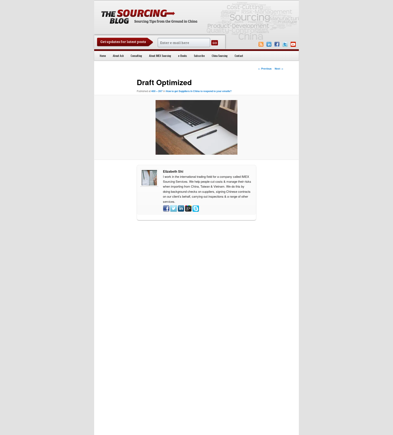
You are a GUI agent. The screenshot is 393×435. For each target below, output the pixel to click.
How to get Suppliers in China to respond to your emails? (199, 91)
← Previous (265, 68)
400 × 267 (157, 91)
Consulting (136, 55)
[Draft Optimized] (196, 127)
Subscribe (199, 55)
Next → (279, 68)
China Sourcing (220, 55)
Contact (239, 55)
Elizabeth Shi (173, 171)
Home (103, 55)
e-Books (182, 55)
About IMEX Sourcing (160, 55)
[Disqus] (196, 276)
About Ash (118, 55)
